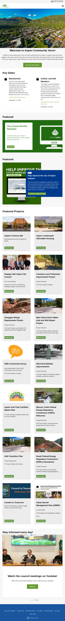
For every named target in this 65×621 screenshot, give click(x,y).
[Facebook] (28, 607)
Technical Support (48, 611)
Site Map (57, 611)
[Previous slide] (25, 600)
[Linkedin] (34, 607)
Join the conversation (32, 65)
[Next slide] (40, 600)
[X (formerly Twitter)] (31, 607)
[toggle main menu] (62, 6)
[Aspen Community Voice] (20, 6)
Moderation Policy (30, 611)
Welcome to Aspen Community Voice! (32, 50)
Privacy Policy (20, 611)
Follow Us (32, 586)
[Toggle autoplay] (29, 600)
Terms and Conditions (9, 611)
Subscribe (11, 147)
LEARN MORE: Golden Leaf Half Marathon (50, 103)
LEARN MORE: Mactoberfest (17, 97)
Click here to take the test (36, 194)
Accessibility (39, 611)
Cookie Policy (32, 614)
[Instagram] (36, 607)
